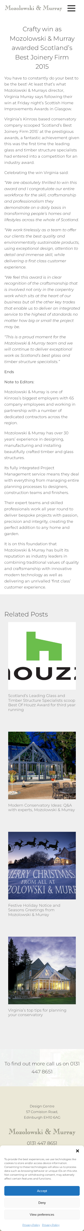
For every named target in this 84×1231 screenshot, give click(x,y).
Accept (42, 1191)
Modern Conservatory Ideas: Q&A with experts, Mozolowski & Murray (41, 807)
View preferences (42, 1214)
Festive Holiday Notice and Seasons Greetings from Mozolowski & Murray (34, 910)
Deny (42, 1203)
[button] (77, 1151)
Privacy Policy (31, 1224)
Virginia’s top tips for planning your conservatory (37, 1012)
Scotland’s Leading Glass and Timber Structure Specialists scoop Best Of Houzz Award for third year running (42, 703)
